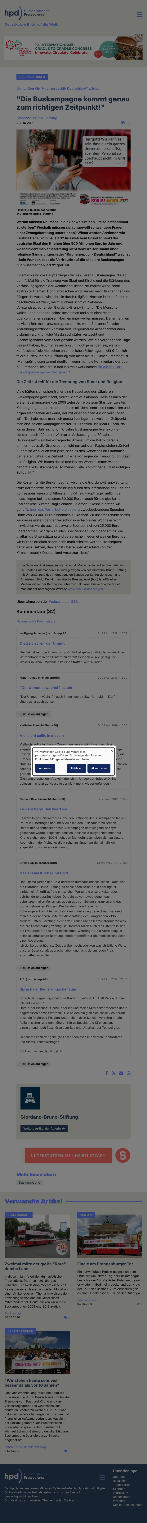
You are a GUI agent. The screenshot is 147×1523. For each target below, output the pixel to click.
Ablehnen (76, 768)
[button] (139, 16)
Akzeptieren (99, 768)
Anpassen (45, 768)
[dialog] (73, 761)
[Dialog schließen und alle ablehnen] (111, 749)
